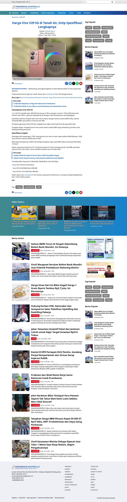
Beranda (15, 17)
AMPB (89, 28)
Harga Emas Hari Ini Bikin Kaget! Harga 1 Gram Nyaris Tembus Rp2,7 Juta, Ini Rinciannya (104, 76)
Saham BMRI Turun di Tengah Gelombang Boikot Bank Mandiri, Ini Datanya (104, 53)
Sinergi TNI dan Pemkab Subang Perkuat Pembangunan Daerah (24, 223)
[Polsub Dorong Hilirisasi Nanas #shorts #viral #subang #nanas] (102, 213)
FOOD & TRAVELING (47, 13)
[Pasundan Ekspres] (26, 7)
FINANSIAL (35, 295)
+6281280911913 (18, 478)
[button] (24, 13)
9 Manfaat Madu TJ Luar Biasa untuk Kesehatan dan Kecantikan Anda (40, 106)
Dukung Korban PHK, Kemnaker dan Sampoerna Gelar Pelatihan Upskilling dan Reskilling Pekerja (104, 87)
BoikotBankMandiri (93, 36)
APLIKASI (93, 469)
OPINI (79, 13)
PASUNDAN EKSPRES (19, 89)
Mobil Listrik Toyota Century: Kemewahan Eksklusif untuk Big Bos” (39, 158)
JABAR (34, 339)
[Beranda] (10, 13)
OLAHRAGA (35, 405)
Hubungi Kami (31, 498)
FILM (92, 482)
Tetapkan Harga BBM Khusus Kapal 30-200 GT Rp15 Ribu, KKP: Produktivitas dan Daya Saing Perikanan (56, 421)
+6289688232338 (18, 480)
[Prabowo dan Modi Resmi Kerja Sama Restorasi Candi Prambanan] (21, 382)
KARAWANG (68, 477)
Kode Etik (22, 498)
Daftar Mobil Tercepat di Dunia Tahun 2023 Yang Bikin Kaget (36, 155)
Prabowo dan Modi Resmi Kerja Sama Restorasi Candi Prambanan (52, 376)
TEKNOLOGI (61, 13)
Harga (14, 165)
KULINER (67, 490)
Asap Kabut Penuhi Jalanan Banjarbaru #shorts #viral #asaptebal (48, 224)
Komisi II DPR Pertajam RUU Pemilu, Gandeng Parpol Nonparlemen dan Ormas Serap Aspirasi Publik (56, 355)
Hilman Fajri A (50, 31)
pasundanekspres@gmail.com (22, 476)
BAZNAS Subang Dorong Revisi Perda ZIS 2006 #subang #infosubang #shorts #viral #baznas (75, 225)
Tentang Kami (59, 498)
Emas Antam (98, 41)
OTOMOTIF (86, 13)
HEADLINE (15, 13)
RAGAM (93, 479)
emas (88, 41)
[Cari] (112, 1)
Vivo (13, 113)
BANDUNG (68, 479)
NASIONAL (35, 250)
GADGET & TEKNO (96, 472)
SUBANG (67, 472)
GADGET (22, 17)
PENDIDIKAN (34, 13)
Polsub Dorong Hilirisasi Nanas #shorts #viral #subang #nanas (102, 223)
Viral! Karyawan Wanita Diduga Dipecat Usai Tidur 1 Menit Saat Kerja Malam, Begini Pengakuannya (55, 444)
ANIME (93, 485)
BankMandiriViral (93, 32)
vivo (38, 187)
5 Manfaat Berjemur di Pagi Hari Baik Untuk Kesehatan (34, 104)
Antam (96, 28)
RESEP (67, 487)
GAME (92, 474)
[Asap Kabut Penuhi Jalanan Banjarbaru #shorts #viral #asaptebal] (50, 213)
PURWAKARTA (69, 474)
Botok (106, 36)
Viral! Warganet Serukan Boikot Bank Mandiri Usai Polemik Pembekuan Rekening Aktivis (104, 65)
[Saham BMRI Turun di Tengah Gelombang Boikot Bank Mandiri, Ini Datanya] (89, 54)
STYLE (71, 13)
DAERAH (23, 13)
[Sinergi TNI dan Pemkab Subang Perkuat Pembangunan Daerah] (24, 213)
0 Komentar (18, 84)
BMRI (104, 32)
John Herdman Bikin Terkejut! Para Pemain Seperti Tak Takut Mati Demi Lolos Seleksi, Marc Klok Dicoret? (55, 398)
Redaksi (14, 498)
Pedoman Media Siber (45, 498)
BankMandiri (107, 28)
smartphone (50, 94)
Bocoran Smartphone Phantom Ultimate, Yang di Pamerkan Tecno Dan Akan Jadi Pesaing (51, 97)
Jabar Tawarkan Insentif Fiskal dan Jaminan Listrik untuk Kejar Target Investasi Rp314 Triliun (104, 98)
